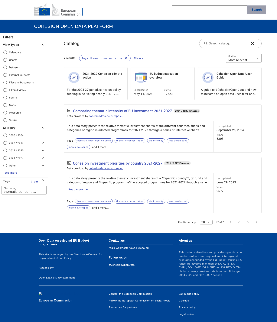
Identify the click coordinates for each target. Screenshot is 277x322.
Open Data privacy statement (57, 277)
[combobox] (19, 190)
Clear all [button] (140, 58)
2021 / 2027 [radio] (16, 157)
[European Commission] (61, 10)
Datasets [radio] (14, 67)
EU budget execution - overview (164, 75)
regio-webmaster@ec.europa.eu (129, 247)
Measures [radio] (15, 112)
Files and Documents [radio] (21, 82)
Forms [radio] (13, 97)
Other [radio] (12, 165)
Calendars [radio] (15, 52)
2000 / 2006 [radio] (16, 135)
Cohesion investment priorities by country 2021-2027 (117, 163)
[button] (11, 172)
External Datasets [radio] (19, 74)
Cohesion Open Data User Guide (234, 75)
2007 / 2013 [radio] (16, 142)
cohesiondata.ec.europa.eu (106, 116)
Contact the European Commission (130, 293)
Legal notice (186, 314)
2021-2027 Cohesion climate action (102, 75)
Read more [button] (75, 189)
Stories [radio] (13, 120)
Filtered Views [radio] (17, 90)
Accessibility (46, 267)
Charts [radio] (13, 59)
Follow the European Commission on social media (140, 300)
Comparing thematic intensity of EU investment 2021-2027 (122, 111)
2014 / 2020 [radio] (16, 150)
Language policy (189, 293)
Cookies (184, 300)
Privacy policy (187, 307)
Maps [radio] (12, 105)
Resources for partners (123, 307)
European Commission (56, 300)
